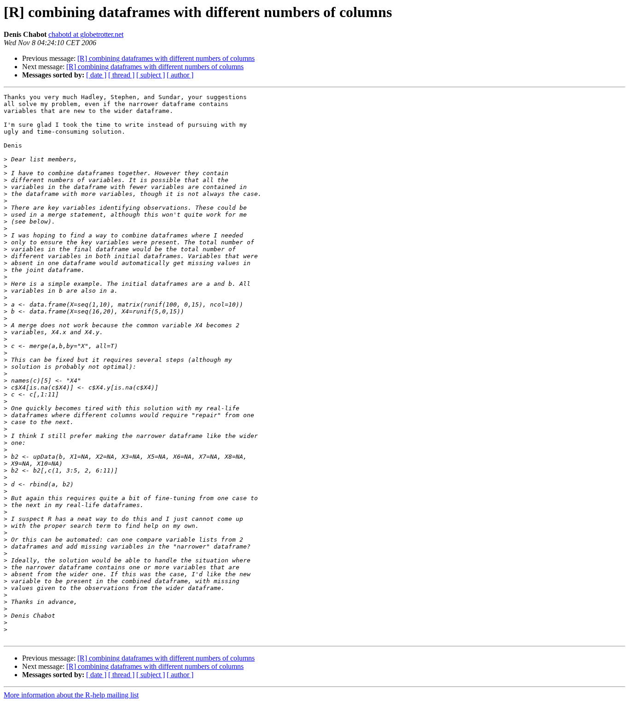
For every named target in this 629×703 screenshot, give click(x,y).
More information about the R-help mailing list (71, 695)
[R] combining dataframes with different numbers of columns (166, 58)
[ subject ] (150, 75)
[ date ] (96, 75)
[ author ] (180, 75)
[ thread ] (121, 75)
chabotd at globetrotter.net (85, 34)
